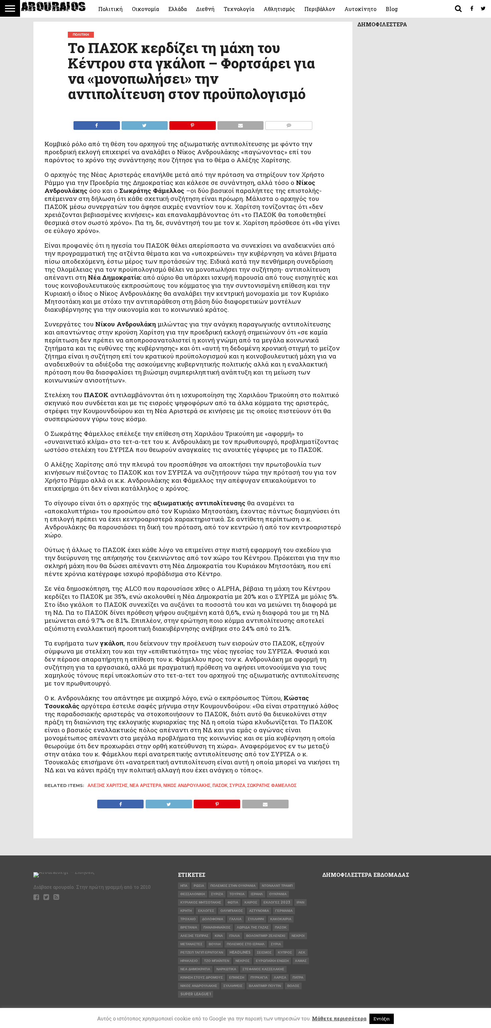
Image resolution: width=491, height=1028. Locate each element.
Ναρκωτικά (226, 969)
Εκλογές (206, 911)
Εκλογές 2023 (277, 902)
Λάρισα (280, 977)
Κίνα (219, 936)
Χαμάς (301, 961)
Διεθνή (205, 8)
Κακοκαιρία (280, 919)
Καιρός (250, 902)
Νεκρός (242, 961)
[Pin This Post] (192, 123)
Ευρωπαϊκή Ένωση (272, 961)
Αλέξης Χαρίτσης (108, 785)
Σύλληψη (256, 919)
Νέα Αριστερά (145, 785)
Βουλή (214, 944)
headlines (240, 952)
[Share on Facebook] (96, 123)
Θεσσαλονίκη (192, 894)
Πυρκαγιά (259, 977)
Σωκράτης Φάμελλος (272, 785)
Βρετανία (188, 927)
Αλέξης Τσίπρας (194, 936)
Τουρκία (236, 894)
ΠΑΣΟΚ (219, 785)
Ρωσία (199, 885)
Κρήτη (186, 911)
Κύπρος (285, 952)
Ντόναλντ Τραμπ (277, 885)
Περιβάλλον (319, 8)
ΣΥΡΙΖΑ (237, 785)
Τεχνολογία (239, 8)
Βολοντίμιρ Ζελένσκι (265, 936)
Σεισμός (264, 952)
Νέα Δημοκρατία (195, 969)
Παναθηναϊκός (216, 927)
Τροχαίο (188, 919)
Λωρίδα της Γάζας (253, 927)
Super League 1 (195, 994)
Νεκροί (298, 936)
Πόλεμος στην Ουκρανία (233, 885)
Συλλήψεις (232, 986)
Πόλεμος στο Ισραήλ (246, 944)
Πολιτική (110, 8)
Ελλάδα (177, 8)
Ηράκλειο (189, 961)
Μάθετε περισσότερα (339, 1018)
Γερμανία (284, 911)
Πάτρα (298, 977)
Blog (392, 8)
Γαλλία (235, 919)
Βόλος (293, 986)
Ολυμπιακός (231, 911)
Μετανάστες (191, 944)
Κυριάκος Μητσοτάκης (200, 902)
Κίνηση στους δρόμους (201, 977)
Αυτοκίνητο (360, 8)
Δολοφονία (212, 919)
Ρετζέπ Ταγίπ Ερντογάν (201, 952)
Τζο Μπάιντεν (216, 961)
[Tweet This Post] (144, 123)
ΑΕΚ (301, 952)
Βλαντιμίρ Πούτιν (265, 986)
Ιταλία (234, 936)
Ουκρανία (278, 894)
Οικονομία (145, 8)
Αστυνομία (259, 911)
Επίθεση (236, 977)
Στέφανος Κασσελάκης (263, 969)
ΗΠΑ (183, 885)
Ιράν (300, 902)
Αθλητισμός (279, 8)
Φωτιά (232, 902)
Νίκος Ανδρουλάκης (186, 785)
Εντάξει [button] (381, 1019)
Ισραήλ (257, 894)
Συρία (276, 944)
